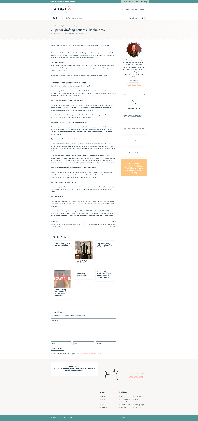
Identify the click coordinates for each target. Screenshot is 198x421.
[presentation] (84, 250)
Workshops (105, 407)
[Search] (144, 94)
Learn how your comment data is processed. (90, 353)
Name (54, 343)
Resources (142, 9)
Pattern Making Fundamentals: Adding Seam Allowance (102, 224)
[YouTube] (136, 18)
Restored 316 (68, 418)
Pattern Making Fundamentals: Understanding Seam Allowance (65, 224)
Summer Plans (134, 141)
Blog (103, 405)
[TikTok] (139, 18)
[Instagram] (133, 18)
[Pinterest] (142, 18)
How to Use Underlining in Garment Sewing (82, 274)
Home (121, 9)
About (127, 9)
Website (99, 343)
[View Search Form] (145, 18)
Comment (55, 320)
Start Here (134, 9)
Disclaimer (126, 418)
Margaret (57, 33)
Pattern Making (77, 18)
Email (76, 343)
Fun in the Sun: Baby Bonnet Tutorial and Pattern (134, 128)
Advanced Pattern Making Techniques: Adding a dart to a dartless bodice (104, 274)
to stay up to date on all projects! (62, 1)
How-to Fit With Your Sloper (82, 262)
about (120, 418)
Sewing (61, 18)
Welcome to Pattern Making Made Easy (62, 244)
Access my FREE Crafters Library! (134, 1)
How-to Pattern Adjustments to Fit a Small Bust (104, 245)
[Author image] (52, 34)
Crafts (68, 18)
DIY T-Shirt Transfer (134, 152)
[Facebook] (130, 18)
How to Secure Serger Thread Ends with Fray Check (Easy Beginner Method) (133, 116)
